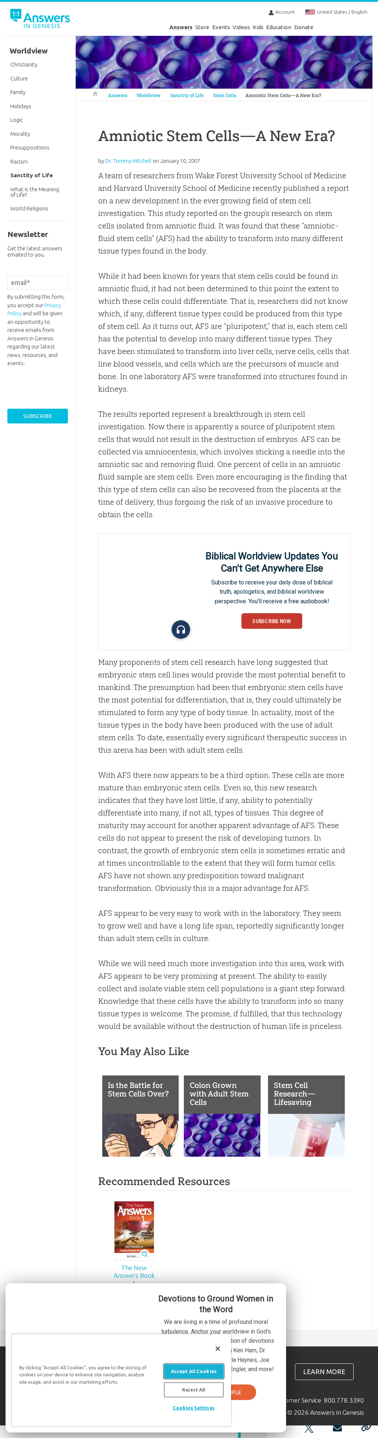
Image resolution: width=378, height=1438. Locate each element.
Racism (19, 161)
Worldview (149, 95)
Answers (181, 27)
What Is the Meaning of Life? (34, 192)
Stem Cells (224, 95)
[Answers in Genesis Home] (40, 20)
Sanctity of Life (187, 95)
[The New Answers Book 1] (134, 1230)
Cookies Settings (194, 1407)
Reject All (193, 1389)
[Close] (218, 1349)
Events (221, 27)
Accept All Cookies (194, 1371)
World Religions (29, 208)
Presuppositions (29, 147)
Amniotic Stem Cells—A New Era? (283, 95)
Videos (241, 27)
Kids (258, 27)
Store (202, 27)
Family (17, 92)
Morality (20, 134)
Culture (19, 78)
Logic (16, 120)
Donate (303, 27)
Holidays (20, 106)
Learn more (324, 1371)
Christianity (23, 64)
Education (278, 27)
